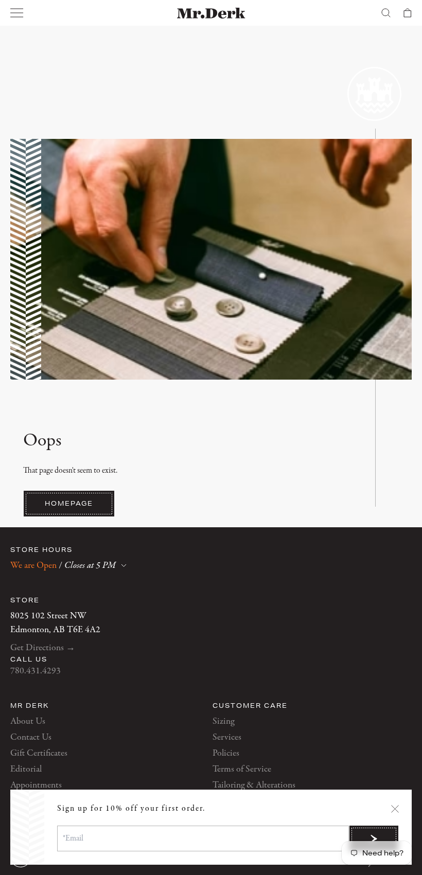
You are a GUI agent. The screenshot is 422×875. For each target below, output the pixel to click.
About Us (27, 721)
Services (227, 737)
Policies (226, 753)
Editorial (26, 769)
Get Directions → (42, 647)
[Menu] (17, 12)
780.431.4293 (35, 671)
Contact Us (30, 737)
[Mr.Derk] (211, 13)
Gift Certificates (38, 753)
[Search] (386, 12)
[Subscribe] (373, 838)
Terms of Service (242, 769)
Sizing (223, 721)
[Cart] (407, 12)
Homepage (69, 503)
